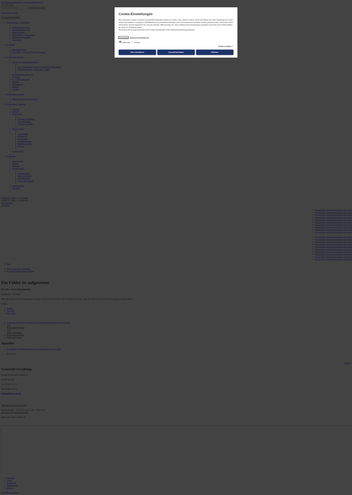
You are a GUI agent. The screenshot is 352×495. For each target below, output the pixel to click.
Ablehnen (214, 52)
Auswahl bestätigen (176, 52)
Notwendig (126, 42)
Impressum (123, 37)
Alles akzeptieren (137, 52)
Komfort (137, 42)
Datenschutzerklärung (139, 37)
